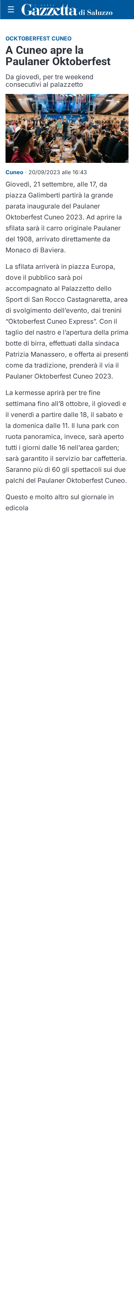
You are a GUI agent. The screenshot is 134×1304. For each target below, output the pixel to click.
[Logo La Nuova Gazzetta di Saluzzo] (67, 9)
